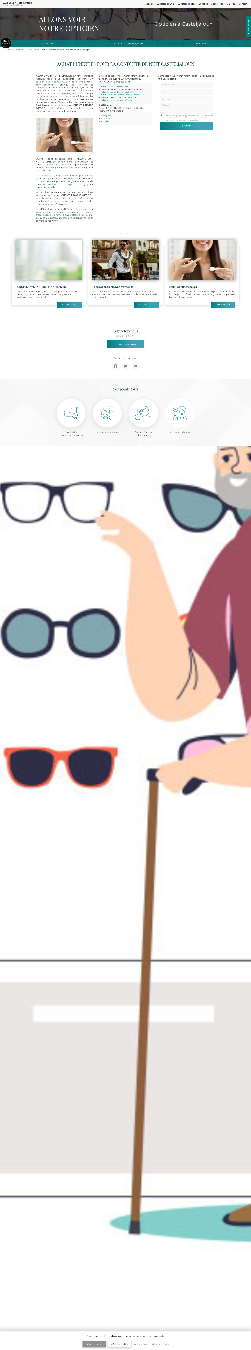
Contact (243, 4)
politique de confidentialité (188, 121)
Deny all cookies (120, 1344)
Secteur (20, 50)
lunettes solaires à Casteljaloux (56, 184)
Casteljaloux (33, 50)
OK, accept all (95, 1344)
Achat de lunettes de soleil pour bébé (117, 92)
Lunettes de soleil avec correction (112, 286)
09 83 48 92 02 (48, 43)
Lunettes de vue (165, 4)
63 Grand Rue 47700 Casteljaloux (125, 43)
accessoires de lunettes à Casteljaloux (58, 215)
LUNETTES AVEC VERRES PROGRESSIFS (41, 286)
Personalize (142, 1344)
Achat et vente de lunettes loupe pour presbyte (121, 95)
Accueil (149, 4)
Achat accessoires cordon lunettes (115, 87)
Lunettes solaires (186, 4)
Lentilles (203, 4)
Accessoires (217, 4)
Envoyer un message (125, 344)
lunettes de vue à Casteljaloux (52, 164)
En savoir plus (69, 304)
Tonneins (105, 121)
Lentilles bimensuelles (183, 286)
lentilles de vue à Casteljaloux (76, 198)
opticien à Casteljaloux (48, 82)
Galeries (231, 4)
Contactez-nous (201, 43)
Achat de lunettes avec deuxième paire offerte (121, 89)
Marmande (105, 118)
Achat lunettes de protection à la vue (116, 100)
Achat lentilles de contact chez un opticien (119, 97)
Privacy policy (161, 1344)
